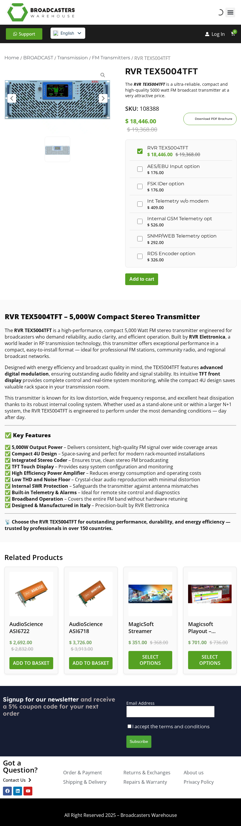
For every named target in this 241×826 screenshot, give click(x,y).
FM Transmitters (111, 57)
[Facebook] (7, 791)
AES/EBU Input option (173, 166)
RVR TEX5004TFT (167, 148)
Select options (150, 660)
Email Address (140, 703)
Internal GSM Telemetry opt (179, 218)
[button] (230, 12)
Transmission (72, 57)
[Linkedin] (17, 791)
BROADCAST (38, 57)
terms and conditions (184, 726)
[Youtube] (28, 791)
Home (11, 57)
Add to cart (141, 279)
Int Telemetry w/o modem (178, 201)
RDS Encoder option (171, 253)
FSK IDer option (165, 183)
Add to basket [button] (31, 663)
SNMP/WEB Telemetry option (182, 236)
